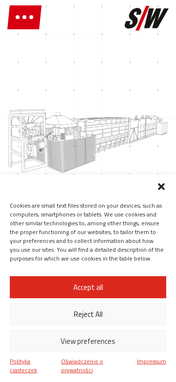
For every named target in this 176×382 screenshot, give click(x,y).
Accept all (88, 287)
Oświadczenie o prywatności (82, 366)
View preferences (88, 341)
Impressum (151, 361)
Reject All (88, 314)
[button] (161, 186)
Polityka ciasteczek (23, 366)
